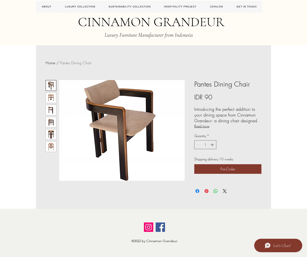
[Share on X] (225, 191)
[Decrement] (198, 144)
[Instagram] (148, 227)
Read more (201, 126)
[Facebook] (160, 227)
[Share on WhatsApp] (215, 191)
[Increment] (213, 144)
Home (50, 62)
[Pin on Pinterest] (206, 191)
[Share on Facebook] (197, 191)
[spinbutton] (205, 144)
